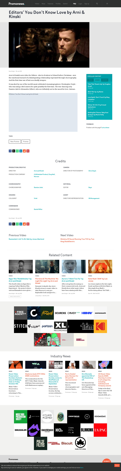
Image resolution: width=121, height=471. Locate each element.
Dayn (90, 187)
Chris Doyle (92, 171)
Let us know (105, 127)
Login (80, 4)
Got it (117, 465)
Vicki (35, 198)
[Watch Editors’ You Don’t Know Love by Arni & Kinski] (49, 45)
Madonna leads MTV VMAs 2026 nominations (35, 375)
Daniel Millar (38, 209)
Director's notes (15, 296)
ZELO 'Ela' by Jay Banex (95, 92)
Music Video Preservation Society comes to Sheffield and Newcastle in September (55, 379)
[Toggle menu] (107, 3)
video (11, 276)
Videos (37, 4)
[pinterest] (27, 151)
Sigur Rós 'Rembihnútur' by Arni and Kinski (20, 280)
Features (50, 4)
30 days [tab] (97, 80)
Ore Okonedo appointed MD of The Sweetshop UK (88, 377)
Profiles (58, 4)
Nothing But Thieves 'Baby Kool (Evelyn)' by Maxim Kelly (98, 113)
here (81, 467)
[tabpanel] (99, 101)
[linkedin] (20, 151)
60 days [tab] (104, 80)
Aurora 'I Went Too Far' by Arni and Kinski (72, 280)
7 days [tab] (90, 80)
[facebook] (10, 151)
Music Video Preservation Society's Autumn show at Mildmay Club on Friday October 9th (15, 379)
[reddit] (24, 151)
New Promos (14, 141)
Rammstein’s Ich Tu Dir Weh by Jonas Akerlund (26, 239)
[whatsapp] (17, 151)
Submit (65, 4)
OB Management (93, 198)
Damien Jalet (38, 187)
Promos (25, 141)
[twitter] (13, 151)
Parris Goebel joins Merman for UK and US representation (71, 377)
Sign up (87, 4)
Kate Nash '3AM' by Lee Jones (97, 280)
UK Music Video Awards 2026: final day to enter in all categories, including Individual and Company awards (104, 380)
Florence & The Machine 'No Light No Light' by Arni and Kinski (46, 281)
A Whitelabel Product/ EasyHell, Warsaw (44, 175)
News (43, 4)
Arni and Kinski (39, 171)
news (10, 371)
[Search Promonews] (97, 3)
